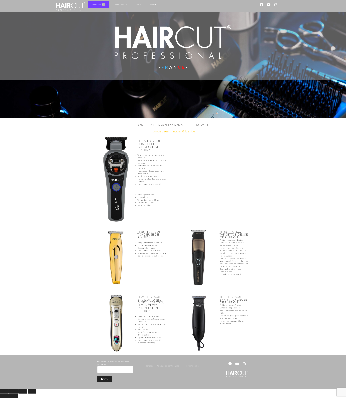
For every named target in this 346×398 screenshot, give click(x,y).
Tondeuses (96, 5)
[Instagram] (276, 4)
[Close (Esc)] (4, 391)
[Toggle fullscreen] (22, 391)
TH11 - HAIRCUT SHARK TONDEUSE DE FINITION (233, 299)
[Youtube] (268, 4)
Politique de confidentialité (169, 366)
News (138, 5)
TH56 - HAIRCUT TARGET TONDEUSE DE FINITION (234, 234)
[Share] (13, 391)
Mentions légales (192, 366)
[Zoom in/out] (32, 391)
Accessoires (118, 5)
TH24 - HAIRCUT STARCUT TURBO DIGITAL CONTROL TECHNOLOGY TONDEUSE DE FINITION (150, 304)
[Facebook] (261, 4)
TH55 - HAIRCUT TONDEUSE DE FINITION (148, 234)
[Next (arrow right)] (13, 396)
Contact (152, 5)
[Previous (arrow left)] (4, 396)
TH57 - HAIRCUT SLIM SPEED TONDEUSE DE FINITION (148, 145)
